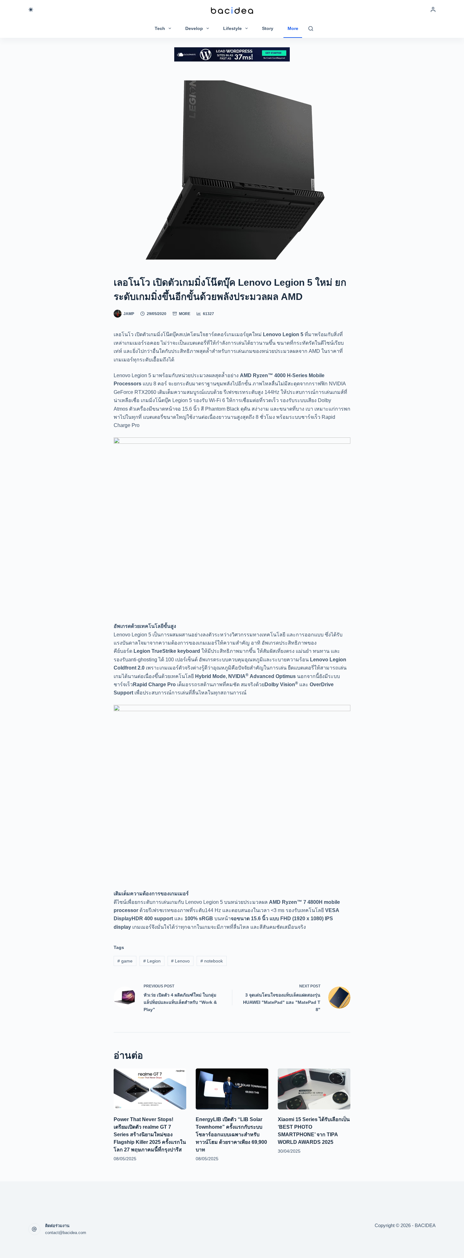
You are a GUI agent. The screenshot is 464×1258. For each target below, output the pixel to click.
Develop (194, 28)
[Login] (433, 9)
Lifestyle (232, 28)
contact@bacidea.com (65, 1232)
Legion (152, 960)
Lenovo (180, 960)
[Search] (310, 28)
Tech (160, 28)
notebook (211, 960)
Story (267, 28)
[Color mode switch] (30, 9)
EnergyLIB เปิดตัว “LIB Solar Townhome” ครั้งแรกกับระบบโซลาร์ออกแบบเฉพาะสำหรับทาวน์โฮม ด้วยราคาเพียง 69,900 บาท (231, 1134)
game (125, 960)
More (293, 28)
